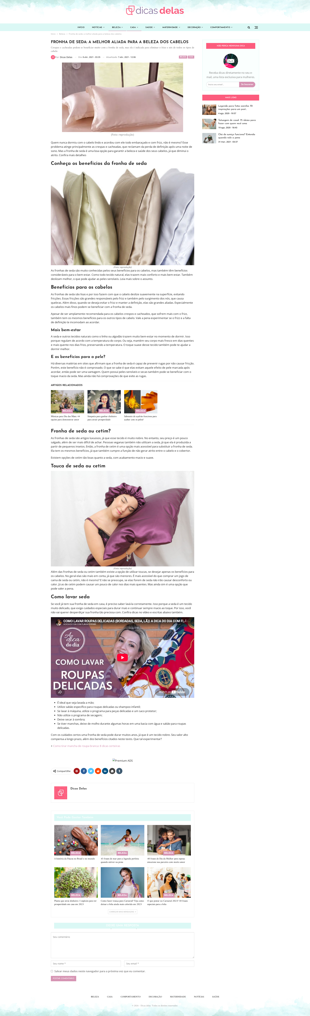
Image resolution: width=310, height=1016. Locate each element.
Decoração (194, 27)
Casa (133, 27)
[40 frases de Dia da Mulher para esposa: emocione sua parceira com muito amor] (169, 840)
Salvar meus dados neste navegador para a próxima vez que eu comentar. (99, 971)
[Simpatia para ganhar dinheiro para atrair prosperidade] (104, 401)
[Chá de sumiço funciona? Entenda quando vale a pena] (209, 138)
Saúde (149, 27)
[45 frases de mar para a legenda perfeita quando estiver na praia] (122, 840)
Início (81, 27)
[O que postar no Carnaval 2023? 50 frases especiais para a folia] (169, 882)
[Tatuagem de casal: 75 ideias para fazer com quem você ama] (209, 124)
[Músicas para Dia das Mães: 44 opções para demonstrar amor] (67, 401)
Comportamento (220, 27)
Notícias (97, 27)
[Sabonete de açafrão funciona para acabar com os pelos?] (140, 401)
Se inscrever (247, 84)
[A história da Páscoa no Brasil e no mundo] (76, 840)
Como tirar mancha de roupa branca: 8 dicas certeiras (86, 746)
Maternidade (170, 27)
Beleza (116, 27)
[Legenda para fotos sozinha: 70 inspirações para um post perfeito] (209, 110)
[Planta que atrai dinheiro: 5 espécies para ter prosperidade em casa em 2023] (76, 882)
